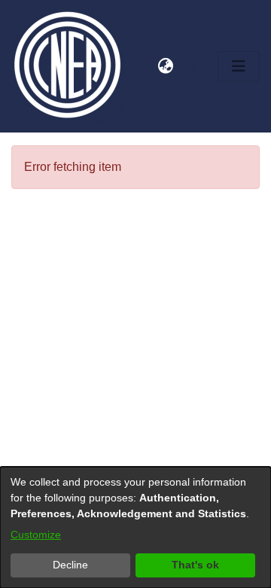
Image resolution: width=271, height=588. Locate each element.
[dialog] (135, 527)
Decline (70, 565)
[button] (145, 66)
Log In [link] (194, 65)
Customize (36, 535)
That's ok (195, 565)
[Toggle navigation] (239, 66)
